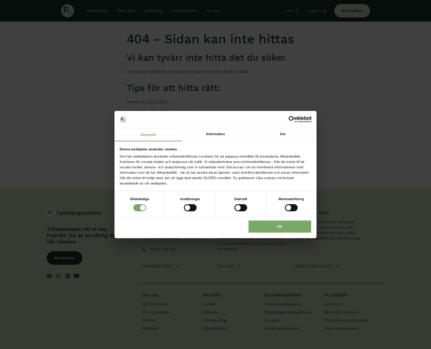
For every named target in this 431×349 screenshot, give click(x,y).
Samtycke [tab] (148, 135)
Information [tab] (215, 134)
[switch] (190, 207)
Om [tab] (283, 134)
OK (279, 226)
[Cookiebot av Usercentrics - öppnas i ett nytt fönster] (292, 119)
